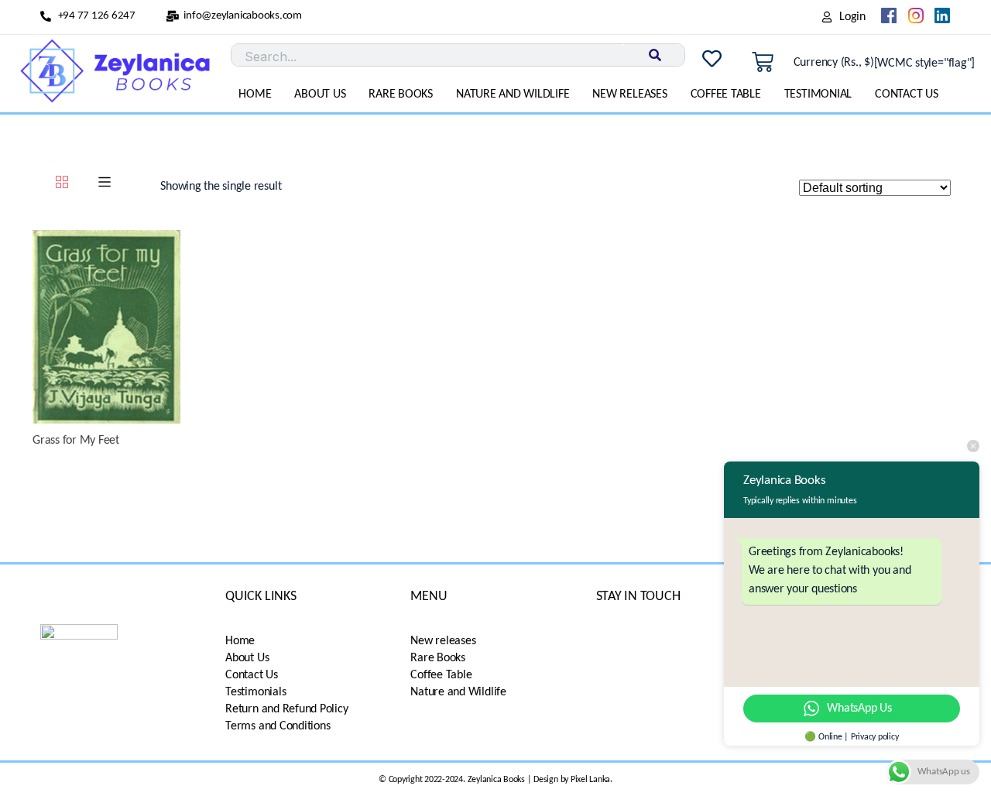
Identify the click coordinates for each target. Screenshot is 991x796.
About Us (319, 94)
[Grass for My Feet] (106, 327)
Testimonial (818, 94)
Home (254, 94)
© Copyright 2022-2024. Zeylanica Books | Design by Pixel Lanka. (495, 779)
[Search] (654, 55)
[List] (104, 184)
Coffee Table (726, 94)
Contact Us (906, 94)
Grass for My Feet (76, 440)
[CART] (762, 63)
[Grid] (62, 184)
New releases (629, 94)
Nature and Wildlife (512, 94)
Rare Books (401, 94)
